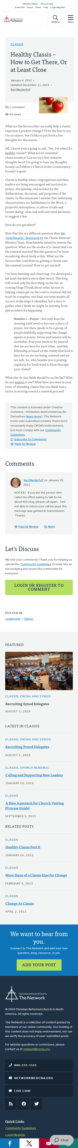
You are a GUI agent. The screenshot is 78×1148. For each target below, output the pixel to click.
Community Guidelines (36, 564)
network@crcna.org (36, 1049)
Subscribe (20, 7)
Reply (51, 526)
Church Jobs (47, 4)
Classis (17, 44)
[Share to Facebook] (10, 1143)
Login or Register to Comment (39, 587)
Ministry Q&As (30, 4)
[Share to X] (29, 1143)
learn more (34, 416)
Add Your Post (39, 964)
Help (45, 7)
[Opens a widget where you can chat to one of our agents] (62, 1140)
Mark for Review (25, 444)
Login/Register (57, 7)
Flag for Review (28, 526)
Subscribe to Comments (30, 439)
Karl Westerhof (20, 89)
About (30, 7)
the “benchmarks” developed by (35, 235)
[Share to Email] (48, 1143)
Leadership (13, 619)
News (38, 7)
